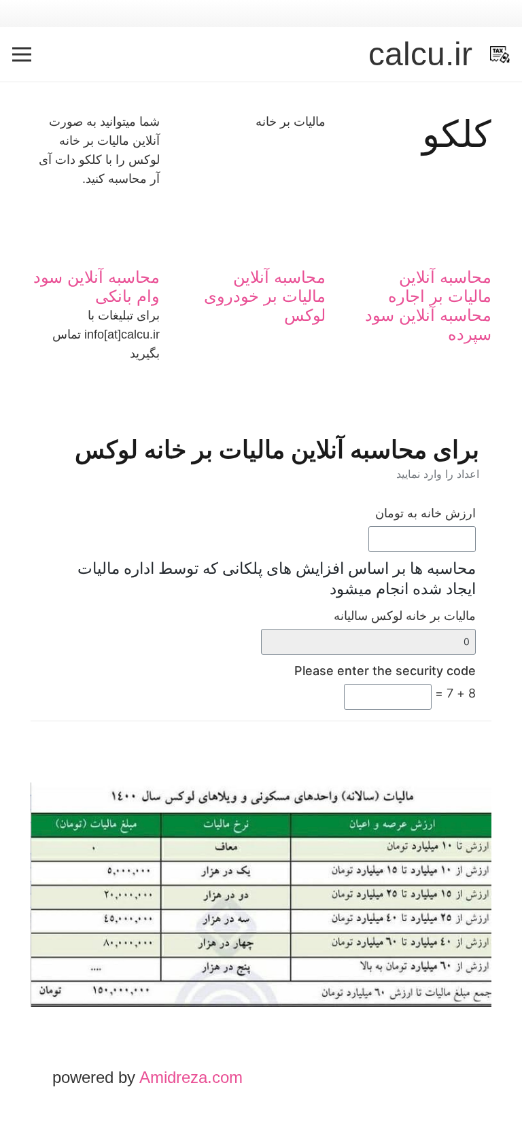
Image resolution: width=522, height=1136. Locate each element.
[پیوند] (500, 54)
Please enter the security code (385, 671)
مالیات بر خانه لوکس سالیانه (405, 615)
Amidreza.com (191, 1077)
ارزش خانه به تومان (425, 513)
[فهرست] (22, 54)
